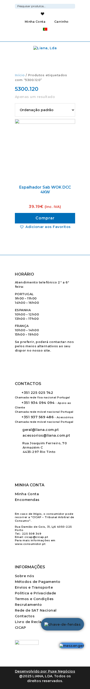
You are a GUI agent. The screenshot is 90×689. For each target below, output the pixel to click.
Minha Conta (35, 21)
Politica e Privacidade (35, 593)
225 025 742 (37, 393)
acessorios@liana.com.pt (46, 435)
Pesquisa (72, 5)
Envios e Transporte (34, 587)
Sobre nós (24, 576)
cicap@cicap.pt (36, 537)
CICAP (20, 627)
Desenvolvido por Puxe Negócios (45, 671)
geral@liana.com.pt (40, 430)
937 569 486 (38, 417)
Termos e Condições (34, 599)
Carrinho (61, 21)
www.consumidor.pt (30, 544)
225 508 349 (32, 533)
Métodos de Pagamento (37, 582)
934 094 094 (38, 403)
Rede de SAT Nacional (36, 610)
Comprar (45, 218)
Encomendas (27, 500)
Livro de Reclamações (36, 622)
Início (20, 75)
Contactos (25, 616)
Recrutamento (28, 604)
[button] (45, 226)
